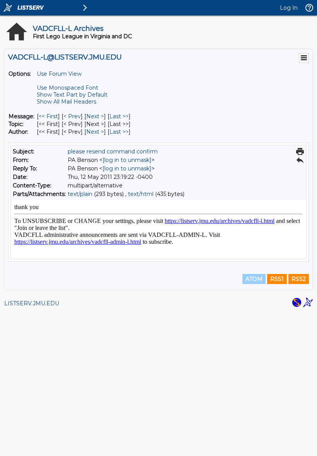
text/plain (80, 194)
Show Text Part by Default (72, 94)
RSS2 (298, 279)
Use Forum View (59, 73)
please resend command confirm (113, 151)
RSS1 (277, 279)
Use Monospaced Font (67, 87)
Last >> (119, 116)
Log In (289, 7)
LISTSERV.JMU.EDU (31, 303)
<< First (48, 116)
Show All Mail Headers (66, 101)
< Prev (72, 116)
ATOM (253, 279)
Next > (95, 116)
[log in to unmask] (127, 160)
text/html (140, 194)
